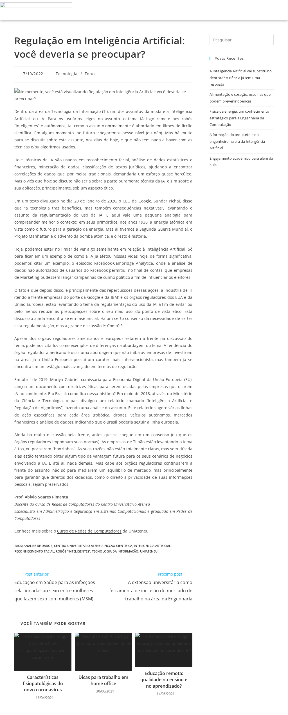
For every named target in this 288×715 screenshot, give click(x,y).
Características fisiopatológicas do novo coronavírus (43, 683)
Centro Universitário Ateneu (78, 546)
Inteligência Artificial (152, 546)
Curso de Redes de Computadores (89, 531)
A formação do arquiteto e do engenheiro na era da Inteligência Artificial (237, 141)
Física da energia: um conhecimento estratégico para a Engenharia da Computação (239, 118)
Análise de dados (38, 546)
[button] (264, 10)
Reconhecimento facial (34, 551)
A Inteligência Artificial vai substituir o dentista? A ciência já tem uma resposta (241, 77)
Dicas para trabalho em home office (103, 680)
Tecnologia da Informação (115, 551)
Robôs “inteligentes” (73, 551)
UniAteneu (149, 551)
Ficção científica (118, 546)
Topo (89, 73)
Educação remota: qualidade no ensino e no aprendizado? (163, 679)
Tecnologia (67, 73)
